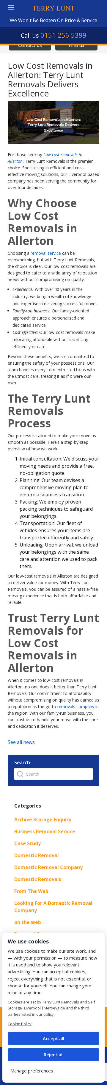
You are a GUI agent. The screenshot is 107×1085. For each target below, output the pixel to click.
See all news (21, 742)
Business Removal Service (44, 831)
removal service (46, 253)
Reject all (54, 1055)
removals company (75, 706)
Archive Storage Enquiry (42, 819)
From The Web (31, 891)
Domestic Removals (37, 879)
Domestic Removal (36, 855)
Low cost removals (60, 154)
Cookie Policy (20, 1023)
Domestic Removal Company (48, 867)
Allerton (15, 161)
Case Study (27, 843)
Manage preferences (31, 1071)
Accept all (53, 1038)
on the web (27, 922)
